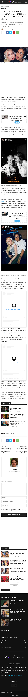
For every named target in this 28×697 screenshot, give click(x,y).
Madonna (3, 201)
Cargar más (13, 429)
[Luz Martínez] (2, 29)
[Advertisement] (14, 41)
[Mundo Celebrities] (14, 1)
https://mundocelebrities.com (14, 471)
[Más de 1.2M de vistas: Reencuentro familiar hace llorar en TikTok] (5, 554)
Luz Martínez (6, 29)
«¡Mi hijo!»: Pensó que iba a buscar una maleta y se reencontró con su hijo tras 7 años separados (18, 562)
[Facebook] (7, 32)
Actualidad (7, 6)
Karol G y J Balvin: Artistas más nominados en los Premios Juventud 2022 (17, 423)
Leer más (17, 122)
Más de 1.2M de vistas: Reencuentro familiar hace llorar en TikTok (17, 553)
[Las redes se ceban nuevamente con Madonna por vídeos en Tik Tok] (5, 214)
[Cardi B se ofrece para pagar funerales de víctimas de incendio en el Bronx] (5, 603)
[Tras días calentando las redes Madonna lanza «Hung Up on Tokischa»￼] (5, 409)
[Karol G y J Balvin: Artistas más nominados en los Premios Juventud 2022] (5, 423)
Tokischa (12, 433)
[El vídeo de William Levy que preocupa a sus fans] (5, 622)
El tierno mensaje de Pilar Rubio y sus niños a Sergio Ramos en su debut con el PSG (18, 611)
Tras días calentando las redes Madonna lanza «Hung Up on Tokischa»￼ (17, 408)
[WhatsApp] (17, 32)
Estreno (3, 411)
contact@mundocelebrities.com (14, 675)
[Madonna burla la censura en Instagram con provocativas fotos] (5, 117)
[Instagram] (15, 685)
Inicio (2, 6)
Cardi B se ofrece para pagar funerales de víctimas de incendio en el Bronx (18, 602)
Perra (3, 332)
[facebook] (14, 474)
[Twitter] (10, 32)
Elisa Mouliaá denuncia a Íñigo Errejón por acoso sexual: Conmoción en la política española (18, 570)
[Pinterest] (14, 32)
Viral (3, 118)
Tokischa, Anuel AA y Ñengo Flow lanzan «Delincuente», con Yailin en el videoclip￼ (18, 416)
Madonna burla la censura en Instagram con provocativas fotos (17, 118)
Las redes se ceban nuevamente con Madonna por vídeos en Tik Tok (17, 215)
